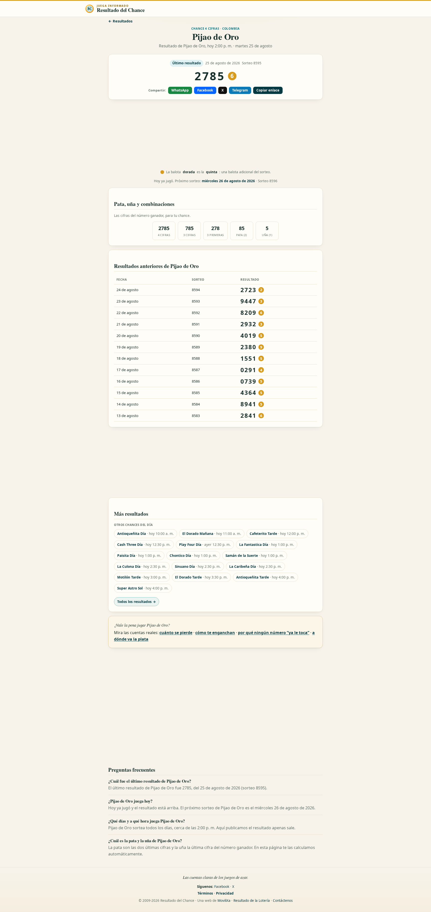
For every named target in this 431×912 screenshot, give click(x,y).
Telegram (240, 90)
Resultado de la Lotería (251, 900)
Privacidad (225, 893)
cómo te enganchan (215, 632)
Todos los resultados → (136, 601)
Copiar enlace (267, 90)
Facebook (205, 90)
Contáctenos (283, 900)
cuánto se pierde (175, 632)
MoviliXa (223, 900)
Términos (205, 893)
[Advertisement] (215, 135)
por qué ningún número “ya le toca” (273, 632)
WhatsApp (180, 90)
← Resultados (120, 21)
